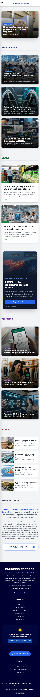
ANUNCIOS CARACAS (20, 3)
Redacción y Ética (20, 610)
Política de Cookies (20, 669)
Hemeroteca (20, 613)
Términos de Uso (20, 666)
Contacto (20, 619)
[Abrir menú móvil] (2, 3)
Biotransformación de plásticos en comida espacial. (15, 29)
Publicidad (20, 616)
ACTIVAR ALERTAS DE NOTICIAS (20, 641)
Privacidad (20, 672)
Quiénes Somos (20, 607)
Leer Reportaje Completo (19, 302)
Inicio (20, 604)
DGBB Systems (28, 689)
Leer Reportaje (9, 34)
